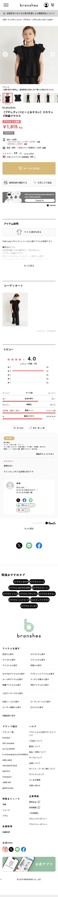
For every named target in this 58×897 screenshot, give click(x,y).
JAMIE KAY (6, 782)
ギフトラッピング (36, 774)
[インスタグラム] (4, 849)
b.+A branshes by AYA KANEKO (15, 754)
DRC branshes (8, 743)
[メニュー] (6, 5)
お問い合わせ (34, 785)
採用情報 (33, 807)
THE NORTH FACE (9, 765)
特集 (4, 804)
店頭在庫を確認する (18, 182)
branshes (9, 107)
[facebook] (23, 849)
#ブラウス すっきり (29, 606)
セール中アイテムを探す (12, 679)
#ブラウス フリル (10, 593)
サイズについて (35, 757)
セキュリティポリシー (38, 818)
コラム (5, 815)
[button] (5, 54)
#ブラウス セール (37, 581)
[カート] (52, 5)
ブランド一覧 (8, 732)
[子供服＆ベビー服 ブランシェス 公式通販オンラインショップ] (29, 5)
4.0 (32, 358)
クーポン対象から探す (39, 679)
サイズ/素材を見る (32, 232)
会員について (34, 763)
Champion (7, 776)
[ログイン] (46, 5)
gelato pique (7, 788)
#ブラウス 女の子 (21, 581)
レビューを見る (29, 153)
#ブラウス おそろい (47, 593)
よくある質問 (34, 779)
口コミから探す (36, 707)
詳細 (38, 142)
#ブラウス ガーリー (41, 587)
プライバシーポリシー (38, 824)
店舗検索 (6, 832)
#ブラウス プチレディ (28, 593)
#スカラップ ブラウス (40, 599)
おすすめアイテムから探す (13, 673)
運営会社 (33, 801)
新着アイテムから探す (11, 684)
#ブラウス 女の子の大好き (20, 587)
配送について (34, 746)
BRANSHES (28, 879)
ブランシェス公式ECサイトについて (42, 733)
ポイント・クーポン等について (42, 768)
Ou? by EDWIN (8, 748)
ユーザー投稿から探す (11, 707)
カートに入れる (31, 168)
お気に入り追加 (45, 182)
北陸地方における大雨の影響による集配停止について (30, 13)
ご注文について (35, 740)
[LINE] (17, 849)
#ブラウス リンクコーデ (19, 599)
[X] (11, 849)
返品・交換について (37, 752)
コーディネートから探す (40, 701)
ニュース (6, 810)
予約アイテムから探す (39, 684)
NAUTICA (6, 771)
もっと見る (29, 528)
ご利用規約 (33, 813)
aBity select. (7, 760)
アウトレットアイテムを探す (42, 673)
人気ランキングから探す (12, 693)
